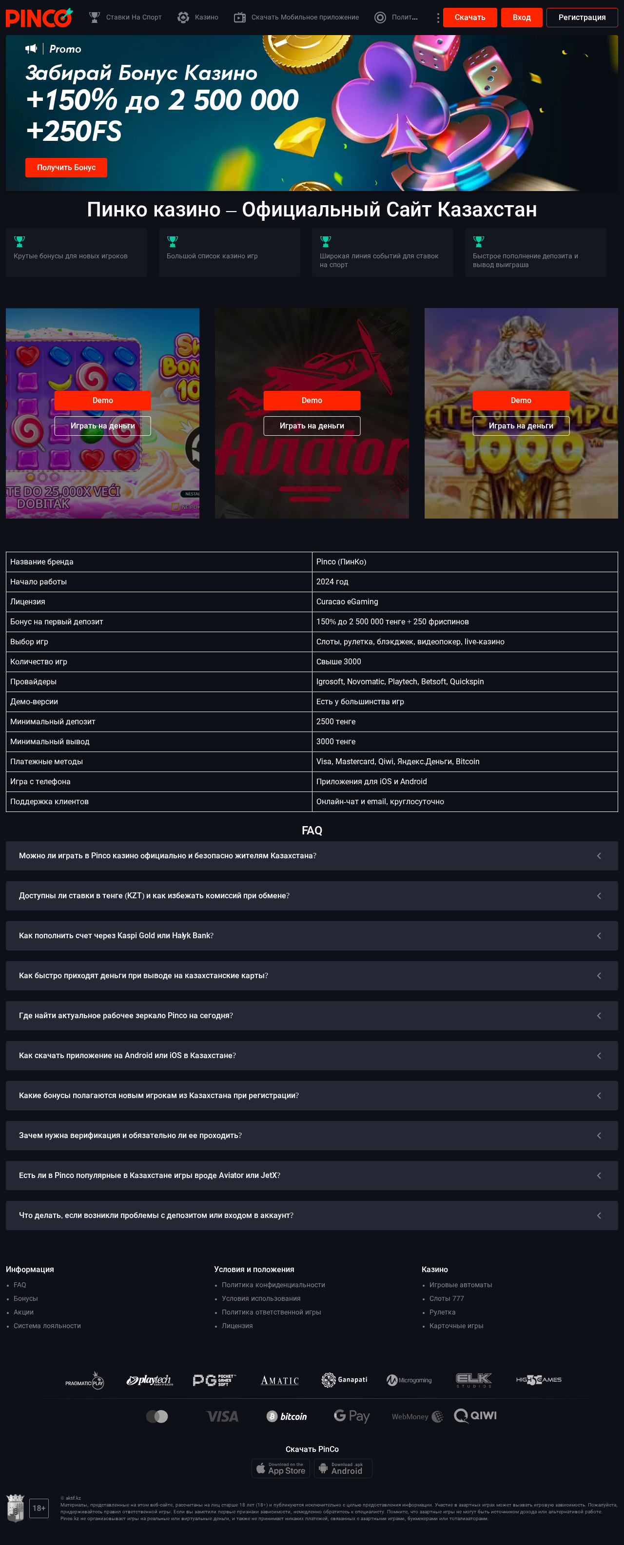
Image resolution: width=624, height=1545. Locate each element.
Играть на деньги (103, 425)
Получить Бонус (66, 167)
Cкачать (470, 17)
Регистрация (582, 17)
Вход (522, 17)
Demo (103, 400)
